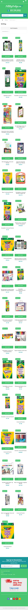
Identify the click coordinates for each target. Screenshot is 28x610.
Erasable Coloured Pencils (20, 95)
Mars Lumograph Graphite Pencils (20, 483)
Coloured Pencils (8, 258)
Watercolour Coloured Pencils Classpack (20, 223)
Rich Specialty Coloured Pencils (7, 162)
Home (2, 20)
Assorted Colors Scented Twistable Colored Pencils (7, 132)
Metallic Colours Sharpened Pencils (20, 60)
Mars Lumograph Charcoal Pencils (7, 513)
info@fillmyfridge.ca (8, 572)
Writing (6, 20)
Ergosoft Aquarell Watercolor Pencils (20, 162)
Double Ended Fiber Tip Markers (7, 483)
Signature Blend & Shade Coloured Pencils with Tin (7, 60)
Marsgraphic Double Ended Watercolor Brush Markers (7, 290)
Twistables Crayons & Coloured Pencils (7, 351)
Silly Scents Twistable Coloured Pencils (7, 320)
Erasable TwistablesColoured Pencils (20, 290)
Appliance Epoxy (7, 95)
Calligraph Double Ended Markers (20, 320)
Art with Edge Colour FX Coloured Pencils (20, 126)
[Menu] (1, 1)
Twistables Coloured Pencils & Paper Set (20, 193)
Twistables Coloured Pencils (7, 387)
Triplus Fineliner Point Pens (20, 350)
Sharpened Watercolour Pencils (20, 387)
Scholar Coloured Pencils (21, 450)
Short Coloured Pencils (7, 192)
